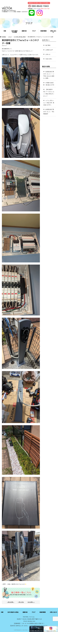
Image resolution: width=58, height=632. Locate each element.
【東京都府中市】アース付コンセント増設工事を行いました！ (48, 93)
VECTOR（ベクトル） (29, 617)
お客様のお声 (49, 50)
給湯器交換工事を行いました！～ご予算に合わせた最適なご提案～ (48, 75)
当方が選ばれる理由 (14, 31)
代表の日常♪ (48, 59)
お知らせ (47, 54)
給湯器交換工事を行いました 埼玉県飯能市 (48, 111)
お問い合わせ (53, 31)
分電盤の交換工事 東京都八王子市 (48, 84)
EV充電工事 (17, 36)
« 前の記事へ (10, 602)
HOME (5, 31)
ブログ (34, 31)
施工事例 (23, 36)
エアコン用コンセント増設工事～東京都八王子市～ (48, 103)
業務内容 (24, 31)
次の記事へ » (31, 602)
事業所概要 (43, 31)
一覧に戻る (21, 602)
